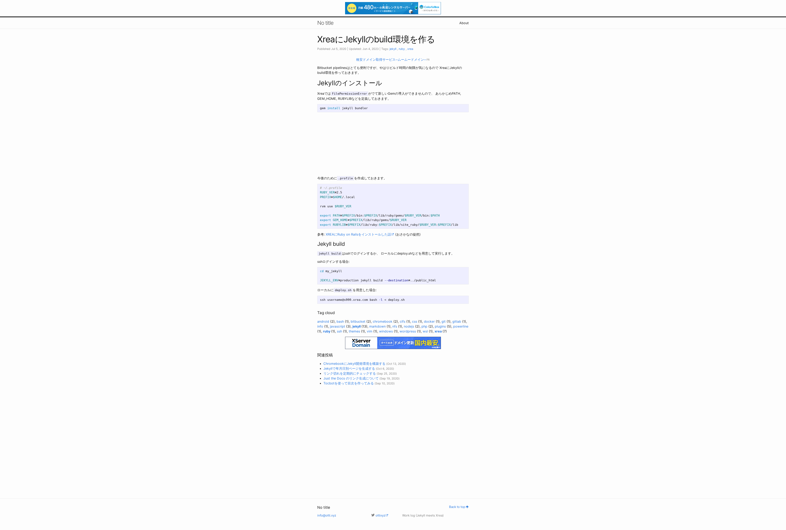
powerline (460, 326)
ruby (402, 49)
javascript (338, 326)
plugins (441, 326)
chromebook (383, 321)
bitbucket (358, 321)
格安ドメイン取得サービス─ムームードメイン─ (391, 59)
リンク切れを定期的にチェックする (349, 373)
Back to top (457, 507)
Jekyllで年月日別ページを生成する (349, 368)
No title (325, 23)
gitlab (457, 321)
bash (341, 321)
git (444, 321)
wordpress (408, 331)
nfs (395, 326)
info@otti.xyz (326, 515)
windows (386, 331)
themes (355, 331)
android (323, 321)
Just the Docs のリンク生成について (351, 378)
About (464, 23)
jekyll (393, 49)
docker (430, 321)
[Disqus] (393, 440)
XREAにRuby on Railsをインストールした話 (358, 234)
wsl (426, 331)
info (320, 326)
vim (370, 331)
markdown (378, 326)
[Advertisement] (393, 144)
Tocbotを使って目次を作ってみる (348, 383)
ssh (340, 331)
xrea (410, 49)
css (415, 321)
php (424, 326)
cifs (403, 321)
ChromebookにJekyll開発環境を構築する (354, 364)
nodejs (409, 326)
